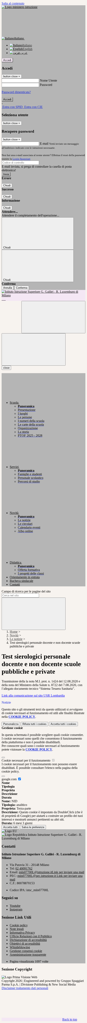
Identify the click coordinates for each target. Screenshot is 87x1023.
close (6, 367)
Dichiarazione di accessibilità (28, 940)
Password (46, 84)
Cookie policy (19, 925)
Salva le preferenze (33, 827)
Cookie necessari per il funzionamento (26, 760)
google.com (9, 779)
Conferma (21, 287)
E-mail (44, 143)
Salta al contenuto (13, 3)
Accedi (7, 60)
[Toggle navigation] (34, 349)
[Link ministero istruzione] (19, 7)
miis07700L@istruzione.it (51, 872)
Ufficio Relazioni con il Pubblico (31, 936)
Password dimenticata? (16, 92)
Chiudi (7, 185)
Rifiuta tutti (34, 724)
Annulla (7, 287)
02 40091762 (23, 868)
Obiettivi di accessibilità (25, 943)
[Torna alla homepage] (43, 295)
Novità (14, 635)
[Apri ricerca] (53, 317)
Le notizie (16, 639)
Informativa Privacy (22, 932)
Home (14, 631)
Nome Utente (48, 80)
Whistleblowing (20, 947)
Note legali (17, 929)
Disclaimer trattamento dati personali (25, 988)
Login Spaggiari (21, 158)
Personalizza (10, 724)
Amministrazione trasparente (28, 954)
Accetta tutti (63, 724)
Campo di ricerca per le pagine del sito (26, 591)
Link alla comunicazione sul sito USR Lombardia (33, 695)
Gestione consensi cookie (26, 951)
